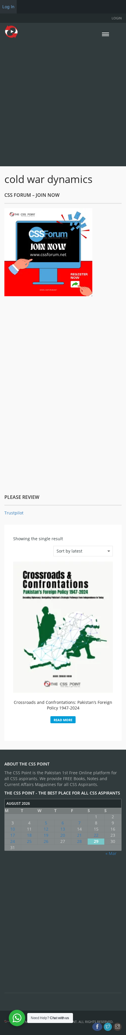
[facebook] (97, 1027)
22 (96, 835)
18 (29, 835)
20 (62, 835)
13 (62, 829)
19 (46, 835)
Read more (63, 720)
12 (46, 829)
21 (79, 835)
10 (12, 829)
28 (79, 841)
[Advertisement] (63, 102)
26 (46, 841)
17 (12, 835)
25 (29, 841)
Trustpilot (13, 513)
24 (12, 841)
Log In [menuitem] (8, 6)
